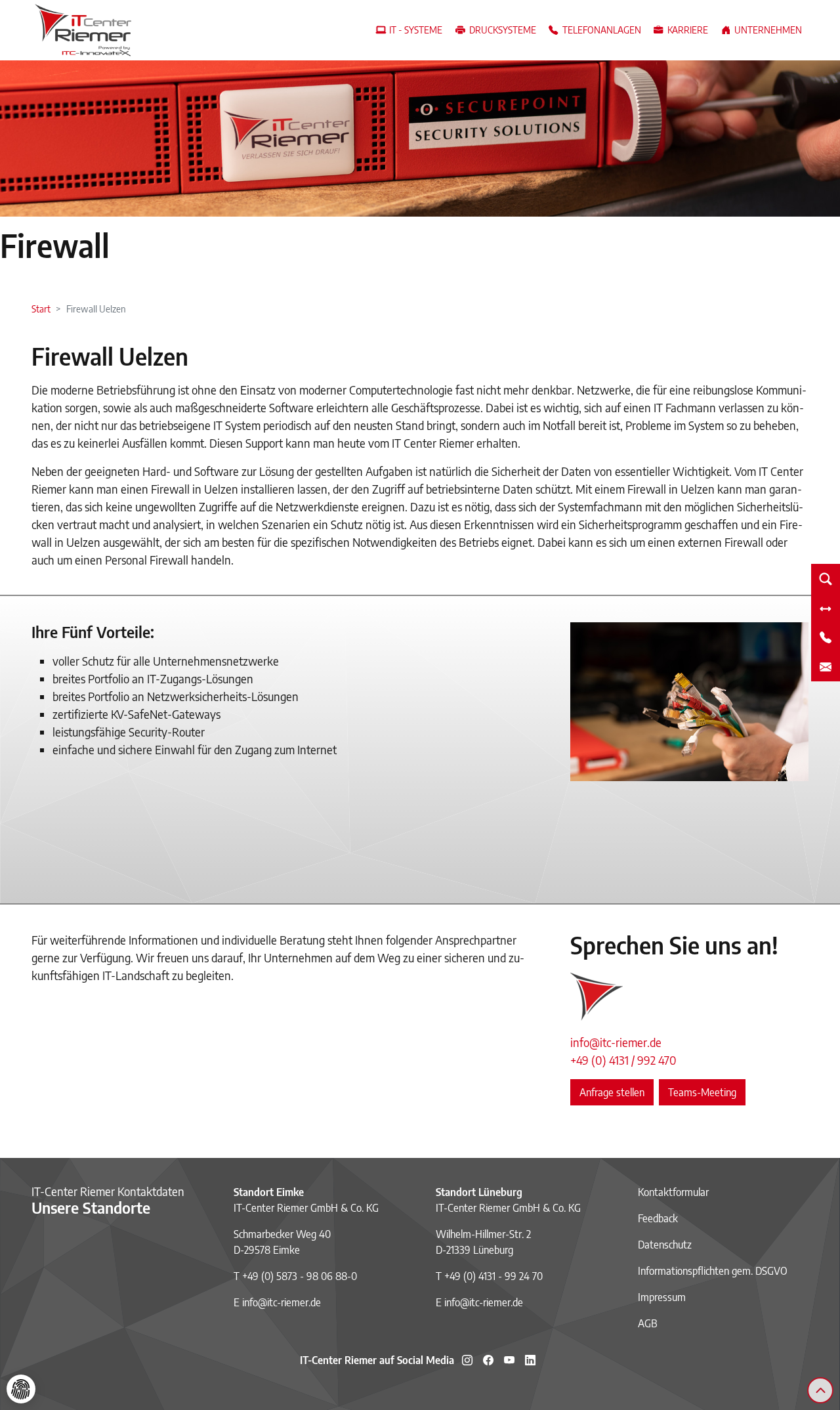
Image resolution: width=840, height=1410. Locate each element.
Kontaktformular (673, 1192)
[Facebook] (488, 1360)
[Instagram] (467, 1360)
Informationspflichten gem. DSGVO (713, 1270)
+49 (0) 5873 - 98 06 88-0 (299, 1276)
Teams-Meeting (702, 1092)
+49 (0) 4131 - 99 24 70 (493, 1276)
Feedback (658, 1218)
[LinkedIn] (530, 1360)
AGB (648, 1323)
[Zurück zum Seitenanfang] (820, 1390)
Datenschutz (665, 1244)
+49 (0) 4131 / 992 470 (623, 1059)
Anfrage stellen (611, 1092)
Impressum (662, 1297)
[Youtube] (509, 1360)
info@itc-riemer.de (616, 1042)
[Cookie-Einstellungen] (21, 1389)
